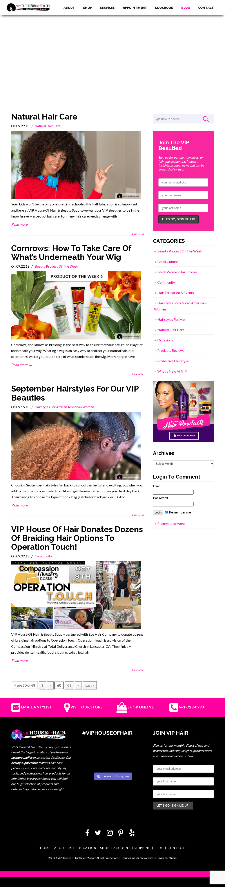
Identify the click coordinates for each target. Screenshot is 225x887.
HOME (45, 848)
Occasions (165, 340)
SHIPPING (142, 848)
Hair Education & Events (175, 292)
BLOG (159, 848)
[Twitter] (98, 834)
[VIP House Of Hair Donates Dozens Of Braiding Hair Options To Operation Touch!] (76, 628)
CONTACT (176, 848)
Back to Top (138, 234)
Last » (89, 685)
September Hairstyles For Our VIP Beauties (75, 393)
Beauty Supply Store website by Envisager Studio (148, 858)
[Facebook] (87, 834)
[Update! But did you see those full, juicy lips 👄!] (112, 751)
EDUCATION (86, 848)
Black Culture (167, 261)
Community (43, 556)
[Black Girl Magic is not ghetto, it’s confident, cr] (133, 763)
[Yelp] (132, 834)
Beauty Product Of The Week (56, 266)
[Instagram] (110, 834)
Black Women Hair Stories (177, 272)
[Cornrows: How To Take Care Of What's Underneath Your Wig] (76, 338)
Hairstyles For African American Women (64, 407)
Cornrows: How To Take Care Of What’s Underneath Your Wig (71, 253)
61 (69, 685)
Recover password (171, 523)
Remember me (179, 512)
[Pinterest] (120, 834)
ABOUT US (63, 848)
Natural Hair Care (44, 117)
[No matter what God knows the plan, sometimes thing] (91, 751)
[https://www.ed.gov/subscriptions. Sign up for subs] (133, 751)
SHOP (105, 848)
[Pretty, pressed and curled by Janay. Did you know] (91, 763)
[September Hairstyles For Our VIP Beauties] (76, 479)
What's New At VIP (172, 371)
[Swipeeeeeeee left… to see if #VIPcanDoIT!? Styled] (112, 763)
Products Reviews (170, 350)
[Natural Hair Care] (76, 198)
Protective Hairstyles (173, 361)
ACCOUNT (122, 848)
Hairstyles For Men (171, 319)
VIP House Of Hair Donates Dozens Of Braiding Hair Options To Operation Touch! (77, 538)
